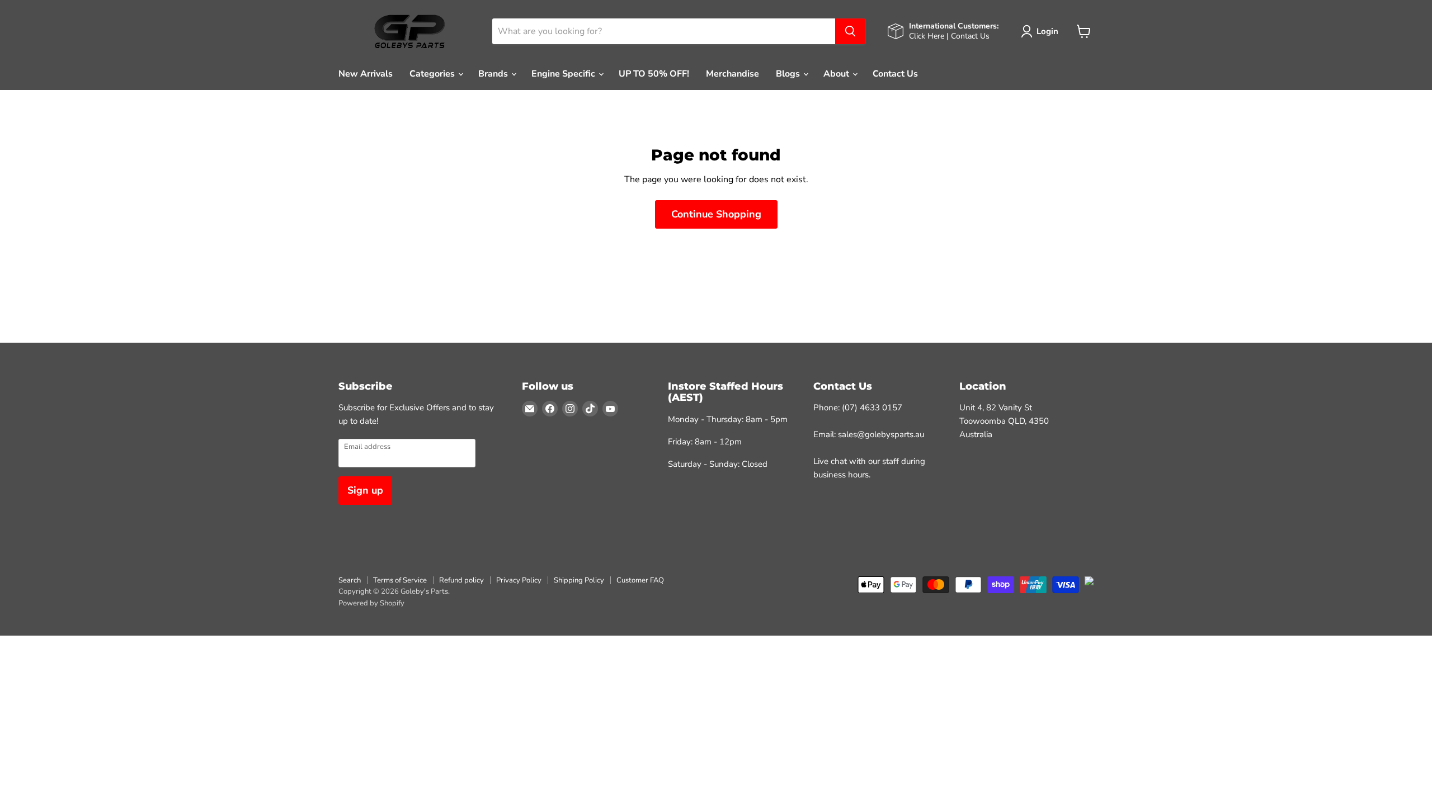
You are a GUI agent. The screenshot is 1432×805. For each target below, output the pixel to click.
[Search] (850, 31)
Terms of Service (400, 580)
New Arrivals (365, 74)
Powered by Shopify (371, 603)
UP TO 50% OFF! (654, 74)
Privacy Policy (518, 580)
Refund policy (461, 580)
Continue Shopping (716, 214)
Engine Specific (564, 74)
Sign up (365, 490)
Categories (433, 74)
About (837, 74)
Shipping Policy (579, 580)
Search (349, 580)
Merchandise (732, 74)
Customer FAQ (640, 580)
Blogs (789, 74)
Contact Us (895, 74)
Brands (494, 74)
